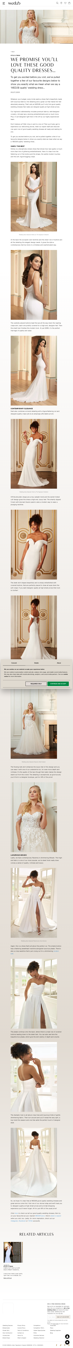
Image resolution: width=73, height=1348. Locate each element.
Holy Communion (7, 1333)
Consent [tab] (14, 663)
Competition (37, 1325)
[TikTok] (60, 1344)
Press (51, 1328)
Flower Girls (6, 1330)
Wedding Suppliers (55, 1330)
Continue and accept (58, 683)
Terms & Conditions (23, 1330)
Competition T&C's (39, 1328)
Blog (51, 1333)
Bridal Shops (6, 1337)
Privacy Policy (21, 1325)
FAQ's (35, 1333)
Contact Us (21, 1333)
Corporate (53, 1325)
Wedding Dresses (8, 1325)
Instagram (14, 1221)
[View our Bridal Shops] (61, 3)
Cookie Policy (21, 1328)
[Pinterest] (64, 1344)
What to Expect (22, 1337)
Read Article (8, 1278)
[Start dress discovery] (67, 1336)
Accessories (6, 1335)
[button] (67, 1342)
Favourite (65, 3)
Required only (36, 683)
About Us (20, 1335)
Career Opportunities (39, 1330)
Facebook (22, 1221)
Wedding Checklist (39, 1337)
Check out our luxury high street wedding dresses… (12, 1269)
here (16, 1213)
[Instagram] (68, 1344)
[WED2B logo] (14, 3)
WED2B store (40, 1216)
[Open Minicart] (69, 3)
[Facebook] (56, 1344)
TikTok (30, 1221)
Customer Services (39, 1335)
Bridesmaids (6, 1328)
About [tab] (59, 663)
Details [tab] (36, 663)
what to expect (56, 1216)
